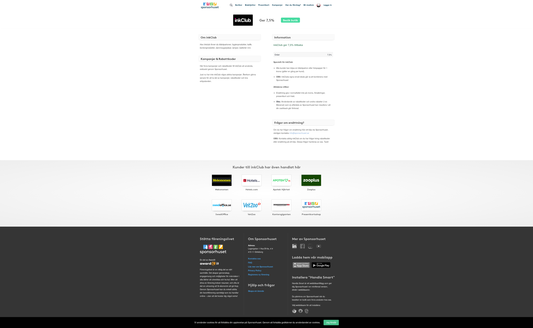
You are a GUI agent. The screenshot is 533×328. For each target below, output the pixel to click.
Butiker (238, 4)
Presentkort (263, 4)
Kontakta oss (254, 258)
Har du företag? (293, 4)
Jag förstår (331, 322)
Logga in (328, 4)
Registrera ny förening (258, 274)
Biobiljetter (250, 4)
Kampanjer (277, 4)
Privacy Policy (254, 270)
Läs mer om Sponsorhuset (260, 266)
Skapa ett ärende (256, 291)
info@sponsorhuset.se (299, 133)
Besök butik (290, 20)
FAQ (250, 262)
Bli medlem (309, 4)
